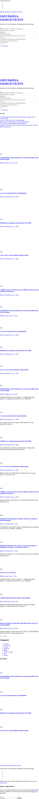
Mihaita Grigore (5, 163)
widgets (34, 791)
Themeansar (3, 783)
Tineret (2, 37)
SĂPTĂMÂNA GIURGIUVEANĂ (11, 18)
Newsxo (32, 781)
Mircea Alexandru (5, 196)
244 (5, 636)
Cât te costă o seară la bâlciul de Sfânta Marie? (14, 255)
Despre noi (7, 30)
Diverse (6, 647)
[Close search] (0, 796)
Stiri (11, 29)
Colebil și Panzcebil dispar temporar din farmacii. (15, 598)
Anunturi (9, 41)
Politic (5, 34)
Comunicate (13, 39)
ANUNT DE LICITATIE (8, 572)
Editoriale (3, 32)
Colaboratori (3, 42)
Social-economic (12, 35)
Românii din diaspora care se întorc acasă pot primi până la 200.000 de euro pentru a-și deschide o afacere (18, 546)
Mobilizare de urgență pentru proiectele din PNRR (15, 223)
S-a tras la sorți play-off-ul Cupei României (13, 193)
